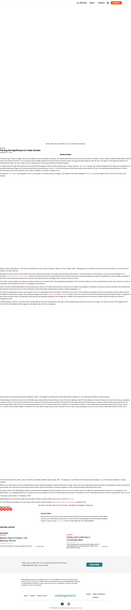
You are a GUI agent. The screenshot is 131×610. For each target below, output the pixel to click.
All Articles (82, 3)
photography (81, 505)
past (60, 499)
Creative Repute (78, 608)
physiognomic (52, 294)
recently (71, 499)
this (3, 406)
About (92, 3)
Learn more (60, 521)
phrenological (63, 294)
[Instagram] (69, 604)
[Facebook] (62, 604)
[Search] (108, 3)
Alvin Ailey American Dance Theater (17, 276)
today (79, 289)
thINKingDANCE (65, 595)
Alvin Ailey (90, 173)
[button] (1, 509)
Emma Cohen (46, 513)
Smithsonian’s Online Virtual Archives (64, 502)
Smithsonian (89, 505)
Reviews (2, 148)
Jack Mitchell (12, 173)
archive (84, 166)
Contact (101, 3)
